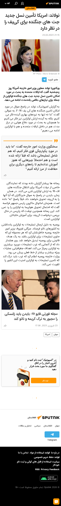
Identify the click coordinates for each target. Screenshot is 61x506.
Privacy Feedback (50, 469)
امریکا (47, 335)
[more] (5, 175)
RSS (37, 469)
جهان (56, 335)
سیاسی (37, 426)
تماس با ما (23, 452)
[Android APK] (48, 479)
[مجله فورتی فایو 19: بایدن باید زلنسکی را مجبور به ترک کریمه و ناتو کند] (30, 290)
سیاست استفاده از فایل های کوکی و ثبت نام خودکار (38, 463)
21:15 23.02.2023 (50, 35)
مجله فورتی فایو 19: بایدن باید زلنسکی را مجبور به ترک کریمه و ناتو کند (31, 316)
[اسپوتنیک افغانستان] (53, 5)
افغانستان (48, 426)
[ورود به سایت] (22, 3)
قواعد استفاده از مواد (40, 453)
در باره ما (55, 453)
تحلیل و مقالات (24, 426)
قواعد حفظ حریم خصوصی (46, 457)
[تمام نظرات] (56, 501)
